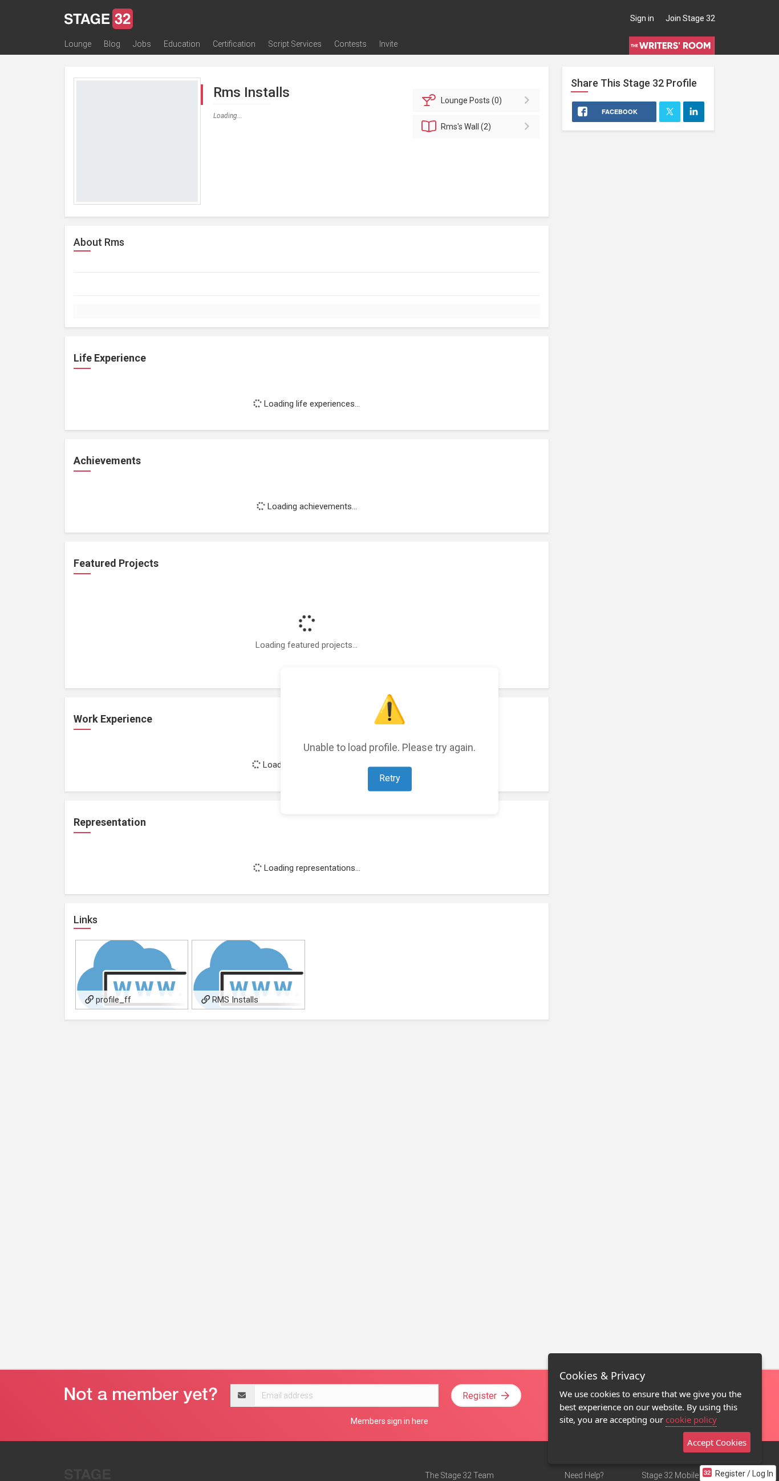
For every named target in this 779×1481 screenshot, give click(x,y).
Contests (350, 43)
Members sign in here (389, 1421)
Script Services (295, 43)
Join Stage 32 (690, 18)
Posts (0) (471, 100)
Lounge (77, 43)
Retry (389, 778)
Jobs (142, 43)
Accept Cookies (716, 1442)
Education (182, 43)
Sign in (642, 18)
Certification (234, 43)
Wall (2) (466, 126)
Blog (112, 43)
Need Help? (584, 1475)
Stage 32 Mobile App (678, 1475)
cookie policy (691, 1419)
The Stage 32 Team (459, 1475)
